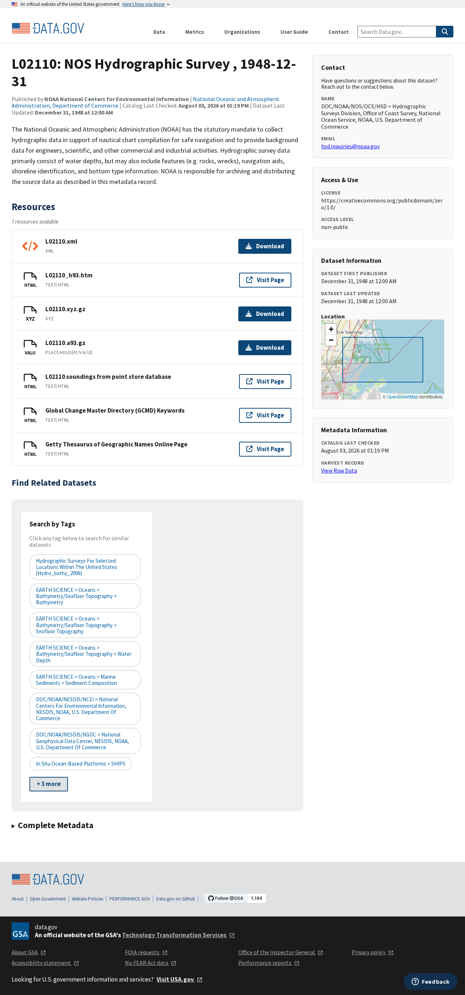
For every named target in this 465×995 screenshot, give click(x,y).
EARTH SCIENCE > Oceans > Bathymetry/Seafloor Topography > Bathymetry (76, 596)
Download (270, 246)
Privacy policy (369, 952)
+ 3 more (49, 784)
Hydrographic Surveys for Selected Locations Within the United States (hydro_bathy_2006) (76, 567)
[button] (331, 329)
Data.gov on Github (175, 899)
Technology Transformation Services (174, 935)
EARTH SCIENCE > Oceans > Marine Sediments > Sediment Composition (76, 679)
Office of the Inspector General (277, 952)
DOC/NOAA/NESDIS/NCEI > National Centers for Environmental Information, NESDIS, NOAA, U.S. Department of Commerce (81, 709)
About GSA (25, 952)
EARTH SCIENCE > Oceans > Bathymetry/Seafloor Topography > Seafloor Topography (76, 625)
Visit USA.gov (176, 979)
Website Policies (87, 899)
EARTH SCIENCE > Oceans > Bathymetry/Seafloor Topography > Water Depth (84, 654)
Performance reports (265, 962)
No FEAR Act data (147, 962)
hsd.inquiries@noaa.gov (350, 146)
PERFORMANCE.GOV (129, 899)
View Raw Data (339, 470)
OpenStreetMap (402, 396)
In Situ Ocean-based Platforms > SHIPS (80, 763)
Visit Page (270, 280)
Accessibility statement (42, 962)
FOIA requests (143, 952)
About (18, 899)
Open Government (48, 899)
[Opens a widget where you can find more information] (431, 982)
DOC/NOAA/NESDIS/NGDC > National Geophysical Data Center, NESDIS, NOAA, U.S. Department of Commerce (82, 741)
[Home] (48, 28)
